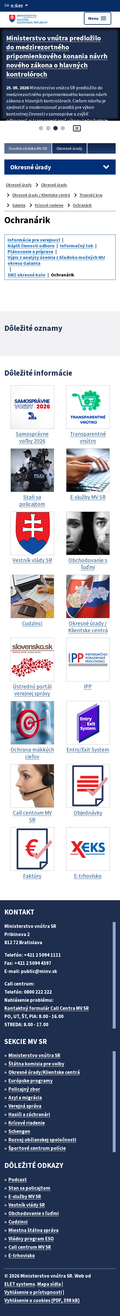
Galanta (18, 205)
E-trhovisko (21, 1255)
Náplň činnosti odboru (31, 245)
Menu (97, 18)
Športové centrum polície (37, 1148)
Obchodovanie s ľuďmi (33, 1213)
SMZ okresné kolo (26, 275)
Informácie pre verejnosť (34, 240)
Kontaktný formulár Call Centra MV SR (46, 1008)
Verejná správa (24, 1106)
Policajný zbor (24, 1089)
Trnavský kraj (91, 195)
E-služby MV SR (24, 1196)
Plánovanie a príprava (30, 251)
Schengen (19, 1131)
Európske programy (30, 1080)
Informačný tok (76, 245)
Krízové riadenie (49, 205)
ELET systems (19, 1284)
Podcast (17, 1179)
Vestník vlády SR (26, 1205)
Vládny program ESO (31, 1238)
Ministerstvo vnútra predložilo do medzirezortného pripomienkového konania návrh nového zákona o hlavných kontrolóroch (56, 56)
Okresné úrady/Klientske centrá (44, 1072)
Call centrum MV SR (29, 1247)
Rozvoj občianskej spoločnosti (42, 1139)
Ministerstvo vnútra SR (34, 1055)
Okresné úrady (69, 148)
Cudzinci (18, 1222)
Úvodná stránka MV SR (28, 148)
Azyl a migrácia (25, 1097)
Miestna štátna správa (33, 1230)
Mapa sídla (49, 1284)
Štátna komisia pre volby (36, 1064)
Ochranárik (82, 205)
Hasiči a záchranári (29, 1114)
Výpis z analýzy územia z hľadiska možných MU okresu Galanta (56, 260)
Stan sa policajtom (29, 1188)
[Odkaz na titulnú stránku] (29, 18)
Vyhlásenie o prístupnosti (33, 1292)
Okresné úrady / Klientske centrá (41, 195)
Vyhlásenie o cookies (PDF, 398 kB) (42, 1300)
